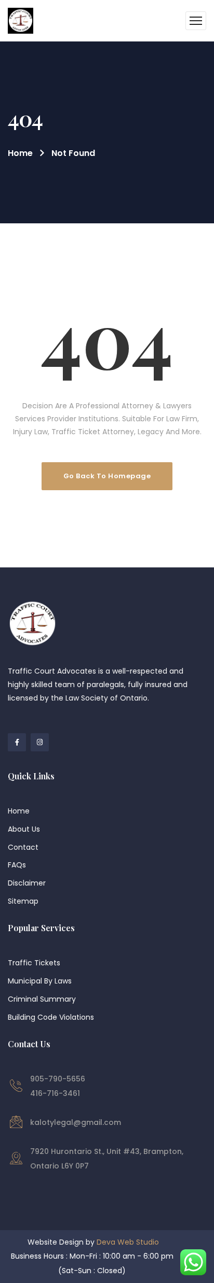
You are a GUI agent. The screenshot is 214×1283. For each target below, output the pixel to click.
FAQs (17, 865)
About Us (24, 829)
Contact (23, 847)
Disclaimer (27, 883)
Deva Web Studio (128, 1242)
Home (20, 153)
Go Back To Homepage (107, 476)
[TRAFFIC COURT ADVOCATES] (20, 21)
